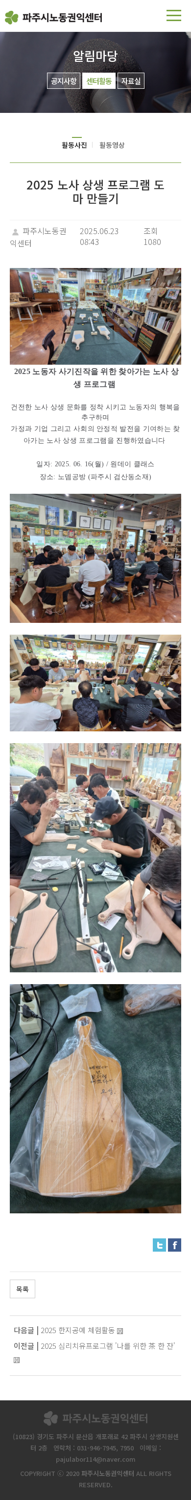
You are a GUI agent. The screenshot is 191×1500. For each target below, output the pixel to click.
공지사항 (63, 81)
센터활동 (99, 81)
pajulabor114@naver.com (96, 1459)
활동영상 (112, 145)
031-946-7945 (96, 1447)
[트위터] (159, 1244)
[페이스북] (174, 1244)
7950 (127, 1447)
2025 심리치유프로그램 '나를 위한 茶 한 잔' (108, 1345)
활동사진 (74, 145)
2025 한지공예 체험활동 (78, 1330)
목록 (22, 1289)
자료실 (131, 81)
